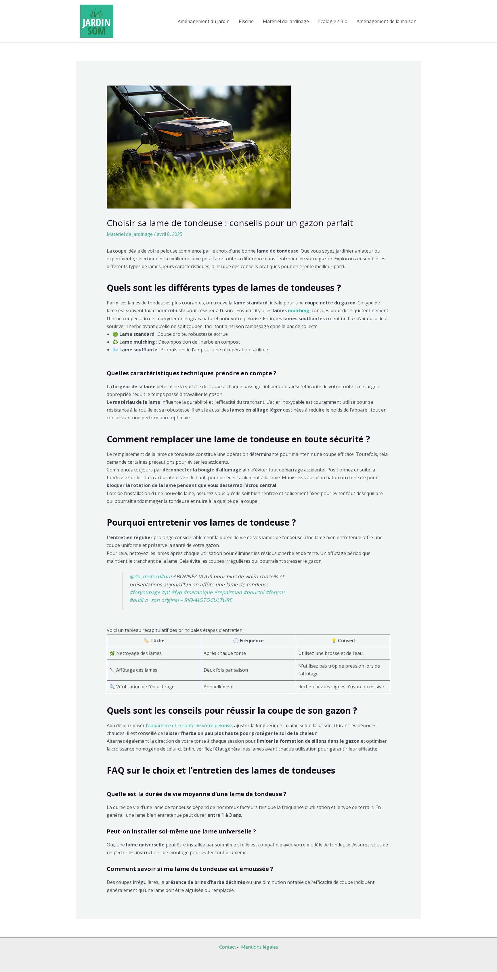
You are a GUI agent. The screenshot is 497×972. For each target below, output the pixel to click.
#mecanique (198, 592)
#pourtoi (253, 592)
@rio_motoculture (150, 576)
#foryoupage (144, 592)
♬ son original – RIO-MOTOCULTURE (188, 599)
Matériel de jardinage (130, 234)
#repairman (228, 592)
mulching (298, 310)
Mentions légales (259, 947)
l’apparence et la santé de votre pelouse (189, 725)
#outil (136, 599)
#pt (166, 592)
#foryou (274, 592)
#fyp (176, 592)
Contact (227, 947)
